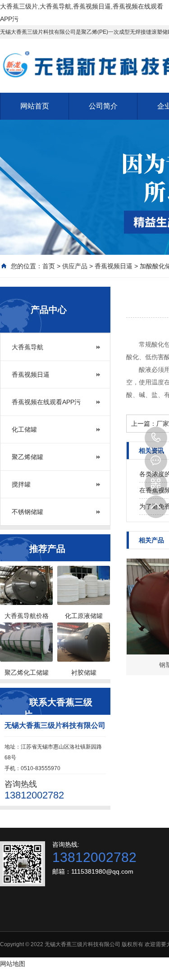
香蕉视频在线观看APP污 (46, 402)
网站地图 (12, 963)
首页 (48, 266)
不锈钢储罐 (27, 511)
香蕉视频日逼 (113, 266)
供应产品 (74, 266)
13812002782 (156, 438)
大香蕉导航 (27, 347)
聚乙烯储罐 (27, 456)
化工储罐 (24, 429)
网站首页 (34, 106)
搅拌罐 (21, 484)
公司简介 (103, 106)
